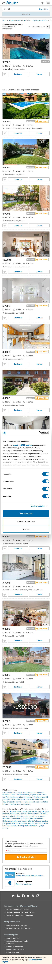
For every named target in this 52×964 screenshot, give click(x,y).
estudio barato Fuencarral (33, 799)
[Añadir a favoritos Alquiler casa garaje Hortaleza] (4, 733)
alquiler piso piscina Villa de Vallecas (26, 821)
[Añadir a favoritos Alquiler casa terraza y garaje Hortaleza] (4, 410)
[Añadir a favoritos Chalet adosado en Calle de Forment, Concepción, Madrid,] (4, 595)
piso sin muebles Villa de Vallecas (16, 792)
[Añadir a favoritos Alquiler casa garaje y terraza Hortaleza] (4, 318)
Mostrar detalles (38, 506)
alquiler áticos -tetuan (19, 816)
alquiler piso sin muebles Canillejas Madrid (30, 797)
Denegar (26, 529)
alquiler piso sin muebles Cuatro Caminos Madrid (23, 793)
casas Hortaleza (23, 804)
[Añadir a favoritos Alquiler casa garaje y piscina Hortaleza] (4, 179)
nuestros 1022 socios (22, 445)
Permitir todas (26, 513)
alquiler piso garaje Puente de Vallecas (25, 822)
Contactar (18, 74)
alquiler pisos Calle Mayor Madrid (23, 811)
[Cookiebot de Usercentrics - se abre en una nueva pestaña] (38, 432)
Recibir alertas (27, 857)
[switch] (45, 481)
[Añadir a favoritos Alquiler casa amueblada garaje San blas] (4, 364)
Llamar (39, 74)
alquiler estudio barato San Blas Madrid (18, 802)
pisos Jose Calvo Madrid (12, 799)
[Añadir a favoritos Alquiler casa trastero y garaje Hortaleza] (4, 687)
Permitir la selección (26, 521)
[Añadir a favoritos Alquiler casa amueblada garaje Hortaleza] (4, 548)
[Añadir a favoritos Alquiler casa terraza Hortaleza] (4, 74)
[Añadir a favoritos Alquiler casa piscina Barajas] (4, 272)
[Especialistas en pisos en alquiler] (10, 3)
